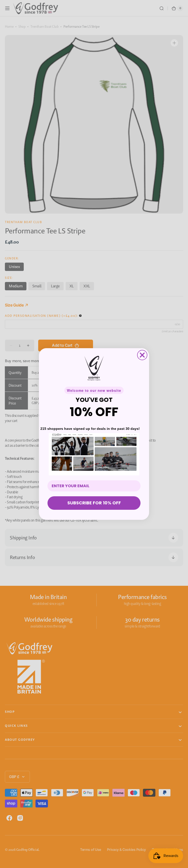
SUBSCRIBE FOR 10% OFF (94, 503)
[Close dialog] (142, 355)
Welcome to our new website (94, 390)
